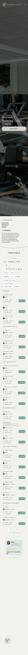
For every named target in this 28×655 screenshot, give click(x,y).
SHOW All (6, 272)
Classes (5, 261)
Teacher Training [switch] (9, 283)
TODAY (12, 272)
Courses (17, 261)
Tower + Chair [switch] (8, 286)
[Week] (4, 265)
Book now (22, 300)
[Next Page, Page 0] (20, 529)
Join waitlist (21, 382)
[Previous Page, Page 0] (7, 529)
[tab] (7, 269)
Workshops (11, 261)
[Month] (6, 265)
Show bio (11, 332)
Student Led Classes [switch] (9, 280)
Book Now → (14, 129)
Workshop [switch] (17, 286)
